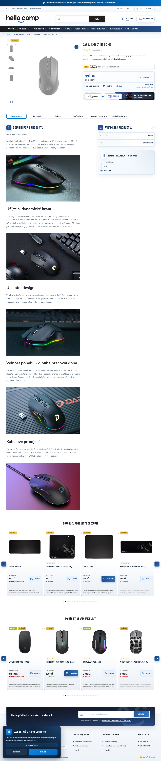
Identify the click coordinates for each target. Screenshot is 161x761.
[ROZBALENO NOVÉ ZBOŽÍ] (25, 642)
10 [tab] (84, 601)
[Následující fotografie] (75, 70)
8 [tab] (79, 601)
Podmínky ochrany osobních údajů (115, 746)
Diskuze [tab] (58, 116)
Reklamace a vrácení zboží (19, 9)
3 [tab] (68, 601)
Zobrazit (37, 579)
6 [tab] (74, 601)
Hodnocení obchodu (35, 9)
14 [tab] (93, 601)
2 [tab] (65, 601)
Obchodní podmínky (111, 742)
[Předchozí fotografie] (21, 70)
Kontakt (107, 750)
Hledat (97, 19)
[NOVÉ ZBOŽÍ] (25, 547)
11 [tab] (86, 601)
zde (35, 740)
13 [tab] (90, 601)
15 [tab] (95, 601)
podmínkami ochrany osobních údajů (116, 720)
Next (156, 564)
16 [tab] (97, 601)
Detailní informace (120, 59)
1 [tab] (63, 601)
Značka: (149, 85)
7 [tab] (77, 601)
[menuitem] (12, 29)
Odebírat (141, 714)
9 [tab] (81, 601)
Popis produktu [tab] (16, 116)
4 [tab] (70, 601)
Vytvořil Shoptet (149, 757)
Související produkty (97, 116)
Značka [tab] (78, 116)
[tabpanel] (25, 564)
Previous (3, 564)
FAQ (7, 9)
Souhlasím (43, 752)
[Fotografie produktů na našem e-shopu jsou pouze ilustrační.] (11, 102)
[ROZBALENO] (99, 642)
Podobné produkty (118, 116)
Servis (77, 750)
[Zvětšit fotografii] (76, 47)
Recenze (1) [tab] (37, 116)
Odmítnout (16, 752)
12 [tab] (88, 601)
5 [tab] (72, 601)
